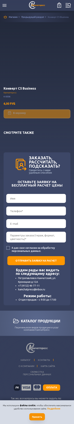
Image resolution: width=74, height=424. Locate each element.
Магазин (13, 17)
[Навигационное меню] (4, 5)
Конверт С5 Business (58, 17)
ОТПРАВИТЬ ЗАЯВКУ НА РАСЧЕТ (36, 260)
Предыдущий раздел (32, 17)
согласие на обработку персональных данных (33, 249)
